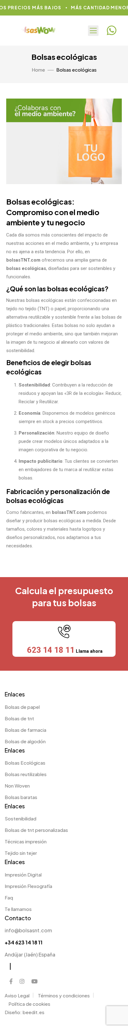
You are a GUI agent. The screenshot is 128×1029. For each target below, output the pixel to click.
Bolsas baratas (21, 797)
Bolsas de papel (22, 707)
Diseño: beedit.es (24, 1012)
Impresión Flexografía (28, 886)
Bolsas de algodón (25, 741)
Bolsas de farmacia (25, 730)
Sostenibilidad (20, 818)
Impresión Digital (23, 874)
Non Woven (17, 785)
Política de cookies (29, 1004)
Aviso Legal (17, 995)
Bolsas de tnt (19, 718)
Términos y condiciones (64, 995)
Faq (9, 897)
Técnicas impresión (26, 841)
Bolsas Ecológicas (25, 763)
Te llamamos (18, 909)
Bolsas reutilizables (26, 774)
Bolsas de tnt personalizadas (36, 830)
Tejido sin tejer (21, 853)
